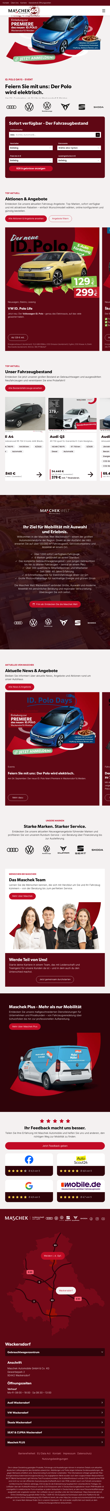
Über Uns (14, 3)
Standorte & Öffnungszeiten (40, 3)
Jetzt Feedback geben (55, 1145)
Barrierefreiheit (26, 1453)
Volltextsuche (16, 130)
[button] (55, 1352)
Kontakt (6, 3)
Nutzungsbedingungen (55, 1458)
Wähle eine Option (68, 147)
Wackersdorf (66, 1290)
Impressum (69, 1453)
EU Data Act (44, 1453)
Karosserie (63, 143)
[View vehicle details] (52, 474)
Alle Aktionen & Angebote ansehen (26, 218)
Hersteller (14, 143)
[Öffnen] (103, 10)
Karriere (23, 3)
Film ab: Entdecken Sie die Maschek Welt (56, 604)
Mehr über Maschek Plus (24, 1026)
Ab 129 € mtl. (17, 337)
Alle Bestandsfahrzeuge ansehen (25, 388)
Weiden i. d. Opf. (53, 1256)
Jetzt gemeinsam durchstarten (55, 979)
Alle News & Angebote (19, 687)
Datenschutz (84, 1453)
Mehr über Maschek (22, 896)
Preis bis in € (15, 156)
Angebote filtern (60, 218)
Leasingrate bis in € (67, 156)
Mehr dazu (17, 797)
